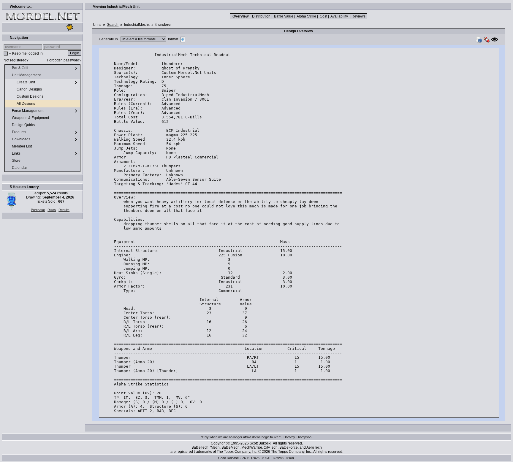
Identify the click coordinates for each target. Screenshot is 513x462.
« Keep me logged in (26, 53)
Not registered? (16, 60)
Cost (323, 16)
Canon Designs (30, 89)
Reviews (358, 16)
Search (112, 25)
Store (16, 160)
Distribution (261, 16)
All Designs (26, 103)
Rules (52, 210)
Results (63, 210)
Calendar (20, 168)
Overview (240, 16)
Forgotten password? (64, 60)
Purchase (38, 210)
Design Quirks (24, 125)
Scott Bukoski (260, 443)
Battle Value (283, 16)
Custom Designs (30, 96)
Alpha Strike (306, 16)
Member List (22, 146)
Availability (339, 16)
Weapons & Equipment (31, 118)
